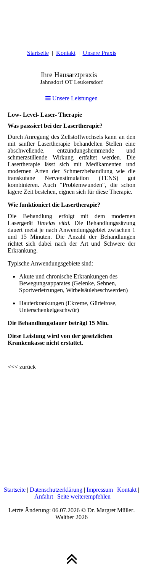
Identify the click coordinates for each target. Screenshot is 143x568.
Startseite (38, 53)
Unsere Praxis (99, 53)
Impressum (100, 489)
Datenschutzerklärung (56, 489)
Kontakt (66, 53)
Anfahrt (43, 496)
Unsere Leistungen (74, 98)
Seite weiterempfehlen (84, 496)
